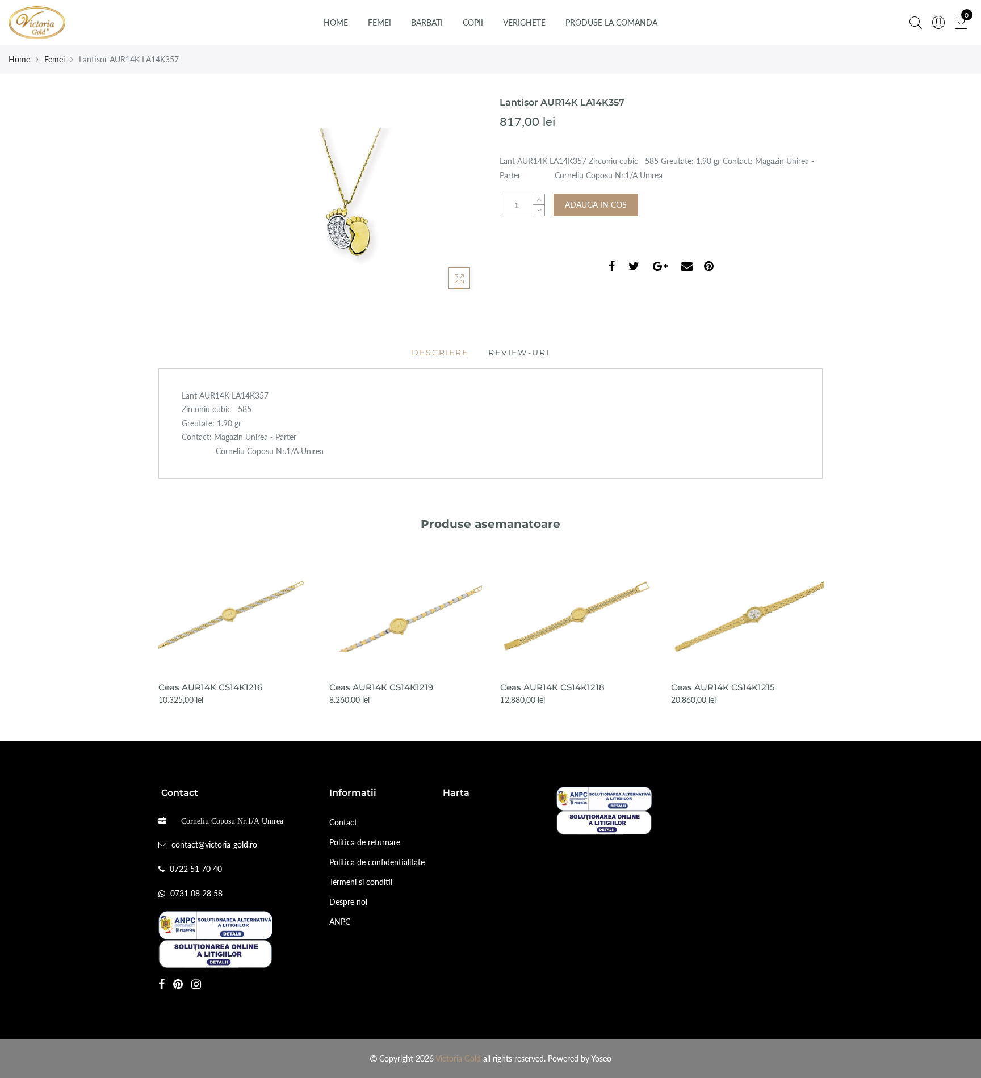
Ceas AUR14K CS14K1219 (381, 687)
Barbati (427, 22)
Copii (473, 22)
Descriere (440, 352)
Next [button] (823, 624)
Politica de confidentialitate (377, 862)
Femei (379, 22)
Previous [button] (157, 624)
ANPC (339, 921)
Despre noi (348, 902)
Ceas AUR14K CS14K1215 (723, 687)
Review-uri (519, 352)
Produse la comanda (611, 22)
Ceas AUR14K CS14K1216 (210, 687)
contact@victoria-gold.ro (214, 844)
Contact (343, 822)
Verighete (524, 22)
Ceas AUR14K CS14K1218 (552, 687)
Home (336, 22)
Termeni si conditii (360, 882)
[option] (234, 632)
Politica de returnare (364, 842)
